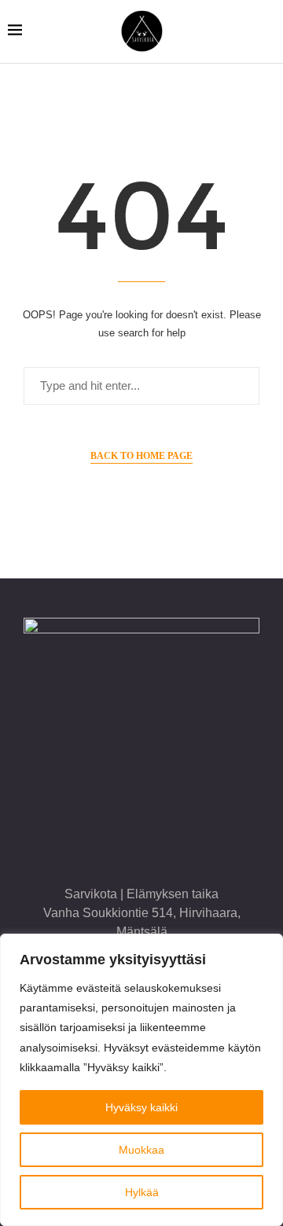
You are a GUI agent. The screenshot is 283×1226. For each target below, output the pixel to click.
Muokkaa (141, 1149)
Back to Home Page (141, 455)
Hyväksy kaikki (141, 1107)
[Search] (267, 31)
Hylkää (142, 1192)
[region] (141, 1080)
